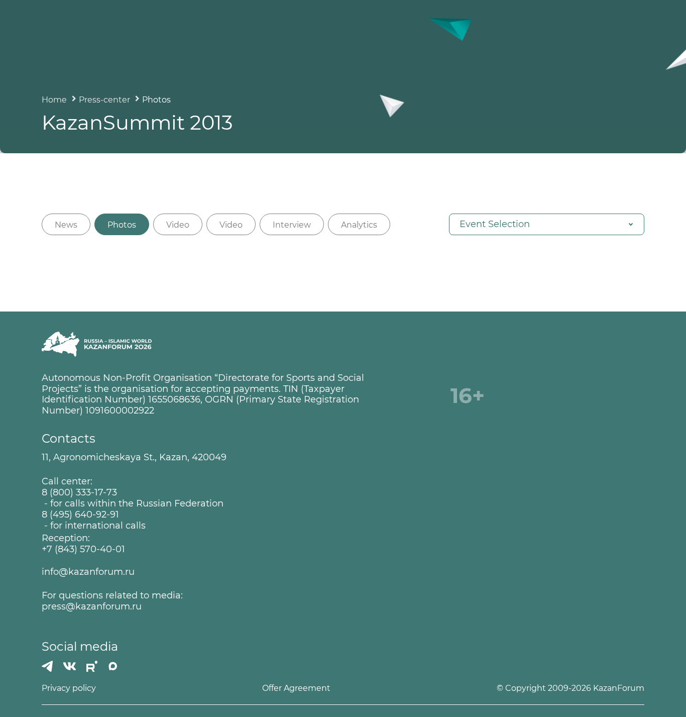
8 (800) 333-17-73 (79, 492)
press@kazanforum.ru (92, 606)
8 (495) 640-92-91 (80, 515)
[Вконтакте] (69, 666)
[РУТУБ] (91, 666)
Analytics (359, 225)
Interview (292, 225)
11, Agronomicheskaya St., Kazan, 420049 (134, 457)
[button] (546, 224)
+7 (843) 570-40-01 (83, 549)
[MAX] (113, 666)
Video (177, 225)
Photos (121, 225)
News (66, 225)
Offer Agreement (296, 688)
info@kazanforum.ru (88, 572)
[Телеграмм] (47, 666)
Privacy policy (69, 688)
